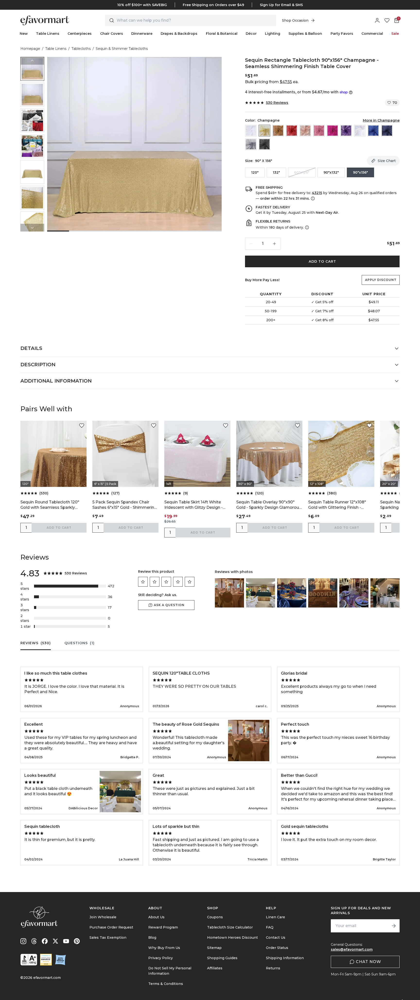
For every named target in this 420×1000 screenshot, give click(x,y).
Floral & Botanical (221, 33)
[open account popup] (377, 20)
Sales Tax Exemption (107, 937)
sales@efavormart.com (352, 949)
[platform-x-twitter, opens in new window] (55, 941)
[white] (251, 130)
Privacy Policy (160, 958)
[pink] (319, 130)
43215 (317, 193)
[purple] (346, 130)
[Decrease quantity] (251, 244)
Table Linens (47, 33)
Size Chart (387, 161)
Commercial (372, 33)
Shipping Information (285, 958)
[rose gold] (305, 130)
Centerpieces (80, 33)
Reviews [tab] (35, 643)
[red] (292, 130)
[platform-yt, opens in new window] (66, 941)
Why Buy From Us (164, 948)
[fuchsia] (332, 130)
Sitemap (214, 948)
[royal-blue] (373, 130)
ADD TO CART (322, 261)
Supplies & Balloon (305, 33)
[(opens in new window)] (28, 959)
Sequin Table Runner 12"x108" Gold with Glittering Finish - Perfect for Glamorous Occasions (341, 505)
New (24, 33)
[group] (32, 69)
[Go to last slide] (32, 61)
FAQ (269, 927)
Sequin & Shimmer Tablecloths (122, 48)
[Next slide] (32, 228)
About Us (156, 917)
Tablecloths (81, 48)
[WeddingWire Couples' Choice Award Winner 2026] (46, 959)
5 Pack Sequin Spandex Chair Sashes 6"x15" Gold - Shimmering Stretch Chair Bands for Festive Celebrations (124, 505)
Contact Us (275, 937)
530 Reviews (277, 102)
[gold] (278, 130)
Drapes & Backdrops (179, 33)
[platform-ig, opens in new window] (23, 941)
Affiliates (214, 968)
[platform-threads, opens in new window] (34, 941)
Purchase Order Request (111, 927)
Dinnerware (141, 33)
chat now (368, 961)
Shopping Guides (222, 958)
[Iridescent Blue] (360, 130)
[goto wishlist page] (387, 20)
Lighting (272, 33)
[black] (264, 144)
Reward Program (163, 927)
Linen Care (275, 917)
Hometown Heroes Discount (232, 937)
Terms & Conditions (165, 984)
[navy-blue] (387, 130)
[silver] (251, 144)
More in (381, 120)
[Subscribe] (394, 926)
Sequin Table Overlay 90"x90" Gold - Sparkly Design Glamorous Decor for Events (268, 505)
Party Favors (342, 33)
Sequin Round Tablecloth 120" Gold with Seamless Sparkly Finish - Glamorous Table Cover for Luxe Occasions (51, 505)
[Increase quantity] (274, 244)
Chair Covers (111, 33)
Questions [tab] (79, 643)
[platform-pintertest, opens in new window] (77, 941)
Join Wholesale (102, 917)
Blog (152, 937)
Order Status (277, 948)
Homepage (30, 48)
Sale (395, 33)
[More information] (312, 198)
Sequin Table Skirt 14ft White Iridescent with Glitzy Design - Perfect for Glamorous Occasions (197, 505)
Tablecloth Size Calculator (230, 927)
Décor (251, 33)
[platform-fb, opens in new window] (45, 941)
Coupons (215, 917)
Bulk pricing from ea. (271, 82)
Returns (273, 968)
